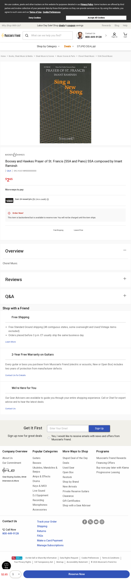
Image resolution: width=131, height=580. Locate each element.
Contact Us (10, 408)
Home (3, 56)
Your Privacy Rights (22, 562)
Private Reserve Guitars (76, 491)
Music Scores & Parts (66, 56)
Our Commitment (11, 462)
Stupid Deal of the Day (75, 458)
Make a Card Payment (50, 540)
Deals (67, 46)
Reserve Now (77, 574)
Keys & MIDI (40, 485)
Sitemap (59, 562)
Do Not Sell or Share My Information (41, 558)
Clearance (68, 496)
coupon (71, 25)
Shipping (42, 526)
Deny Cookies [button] (35, 18)
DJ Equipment (40, 495)
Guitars (36, 458)
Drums (36, 481)
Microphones (40, 504)
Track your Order (47, 521)
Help (125, 25)
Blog (117, 25)
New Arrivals (70, 486)
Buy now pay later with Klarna (112, 467)
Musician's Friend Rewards (111, 458)
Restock (67, 477)
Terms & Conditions (110, 558)
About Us (7, 458)
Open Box (68, 472)
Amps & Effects (41, 476)
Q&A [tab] (9, 296)
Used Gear (68, 467)
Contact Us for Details (15, 375)
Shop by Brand (71, 481)
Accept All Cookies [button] (96, 18)
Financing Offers (105, 462)
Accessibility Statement (77, 562)
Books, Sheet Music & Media (21, 56)
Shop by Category (47, 46)
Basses (37, 462)
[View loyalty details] (48, 200)
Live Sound (39, 490)
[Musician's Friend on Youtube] (96, 522)
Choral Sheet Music (86, 56)
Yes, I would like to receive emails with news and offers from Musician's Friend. (85, 438)
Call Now (10, 531)
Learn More (10, 342)
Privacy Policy (87, 4)
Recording (38, 500)
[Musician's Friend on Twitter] (90, 522)
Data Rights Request (69, 558)
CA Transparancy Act (43, 562)
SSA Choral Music (105, 56)
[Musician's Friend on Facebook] (85, 522)
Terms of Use (36, 12)
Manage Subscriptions (50, 545)
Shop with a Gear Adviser (77, 505)
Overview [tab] (14, 251)
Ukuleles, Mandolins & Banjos (45, 469)
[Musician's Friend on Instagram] (102, 522)
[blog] (15, 471)
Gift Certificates (71, 500)
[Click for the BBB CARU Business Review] (17, 558)
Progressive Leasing (108, 472)
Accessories (40, 509)
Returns (41, 531)
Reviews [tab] (13, 279)
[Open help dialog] (6, 565)
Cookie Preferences (52, 12)
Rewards (106, 25)
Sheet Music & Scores (45, 56)
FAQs (40, 535)
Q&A (9, 171)
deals (62, 25)
